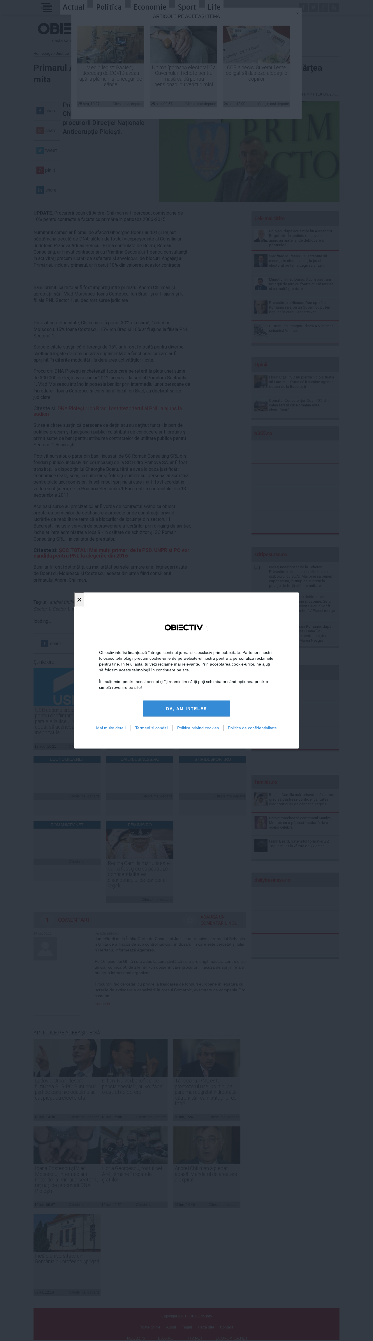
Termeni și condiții (151, 728)
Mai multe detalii (111, 728)
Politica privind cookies (198, 728)
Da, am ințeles (186, 708)
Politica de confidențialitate (252, 728)
